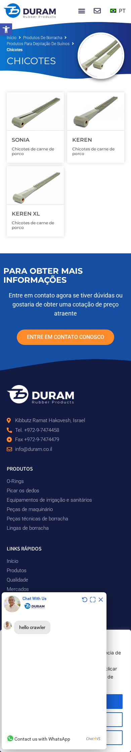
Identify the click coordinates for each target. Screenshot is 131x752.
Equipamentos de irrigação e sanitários (49, 500)
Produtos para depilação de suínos (38, 43)
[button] (6, 29)
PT (121, 10)
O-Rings (15, 481)
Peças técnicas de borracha (37, 519)
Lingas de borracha (28, 528)
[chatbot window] (54, 670)
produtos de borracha (42, 37)
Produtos (17, 571)
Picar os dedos (23, 491)
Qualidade (17, 580)
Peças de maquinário (30, 509)
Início (11, 37)
